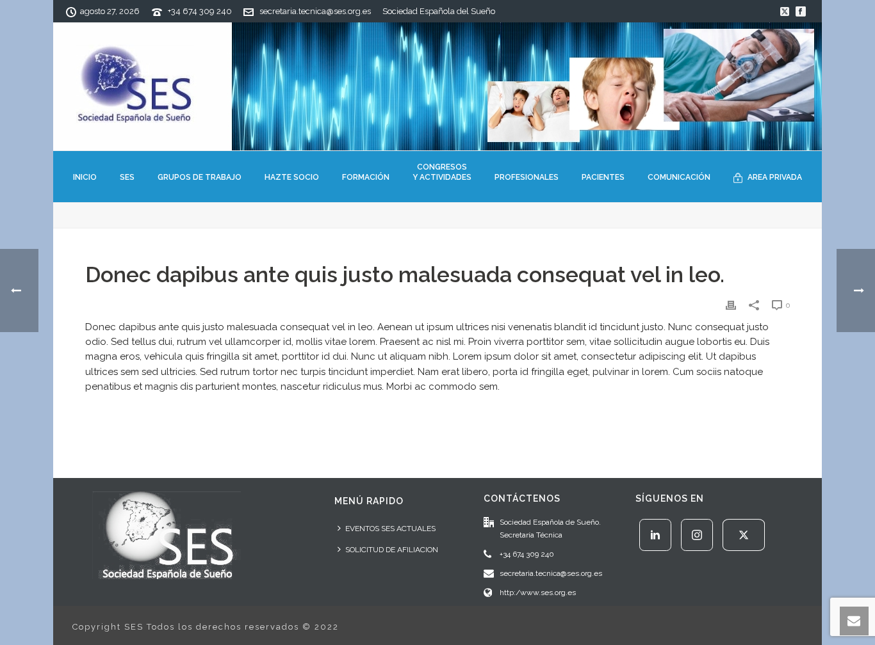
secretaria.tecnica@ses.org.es (315, 11)
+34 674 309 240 (200, 11)
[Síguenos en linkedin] (655, 535)
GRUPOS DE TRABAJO (199, 177)
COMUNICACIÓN (679, 177)
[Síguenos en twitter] (744, 535)
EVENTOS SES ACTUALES (390, 528)
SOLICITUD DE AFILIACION (391, 549)
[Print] (731, 305)
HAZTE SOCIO (292, 177)
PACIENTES (603, 177)
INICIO (85, 177)
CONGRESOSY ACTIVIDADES (442, 172)
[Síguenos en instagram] (697, 535)
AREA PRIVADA (775, 177)
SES (127, 177)
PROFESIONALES (527, 177)
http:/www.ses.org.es (538, 592)
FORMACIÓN (365, 177)
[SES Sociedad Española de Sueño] (437, 86)
